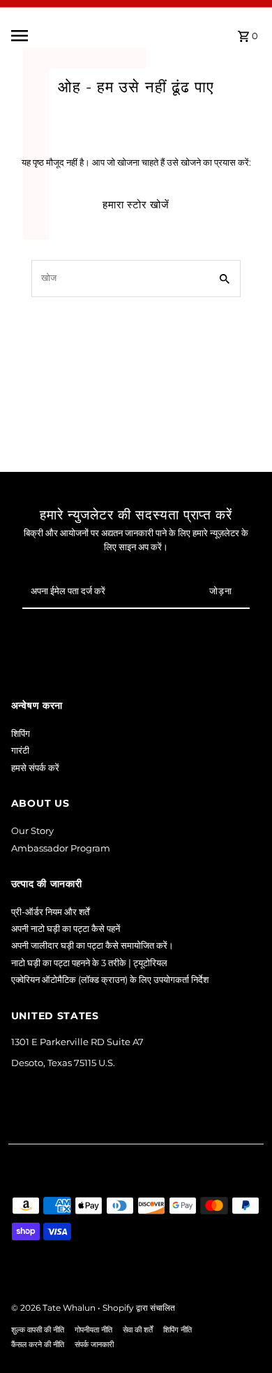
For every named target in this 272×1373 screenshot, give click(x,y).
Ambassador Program (60, 848)
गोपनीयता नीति (93, 1330)
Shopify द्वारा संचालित (139, 1307)
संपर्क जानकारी (94, 1344)
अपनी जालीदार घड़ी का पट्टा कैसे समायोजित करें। (92, 945)
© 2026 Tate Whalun (54, 1307)
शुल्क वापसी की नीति (37, 1330)
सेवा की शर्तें (138, 1330)
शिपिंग (20, 733)
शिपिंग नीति (177, 1330)
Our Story (32, 831)
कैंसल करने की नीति (37, 1344)
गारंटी (20, 750)
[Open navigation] (52, 35)
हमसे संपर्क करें (35, 768)
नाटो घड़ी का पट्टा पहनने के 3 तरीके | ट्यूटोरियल (89, 963)
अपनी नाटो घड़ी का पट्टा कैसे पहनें (65, 928)
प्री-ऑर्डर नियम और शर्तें (50, 912)
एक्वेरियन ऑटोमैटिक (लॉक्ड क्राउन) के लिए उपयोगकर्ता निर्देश (110, 980)
